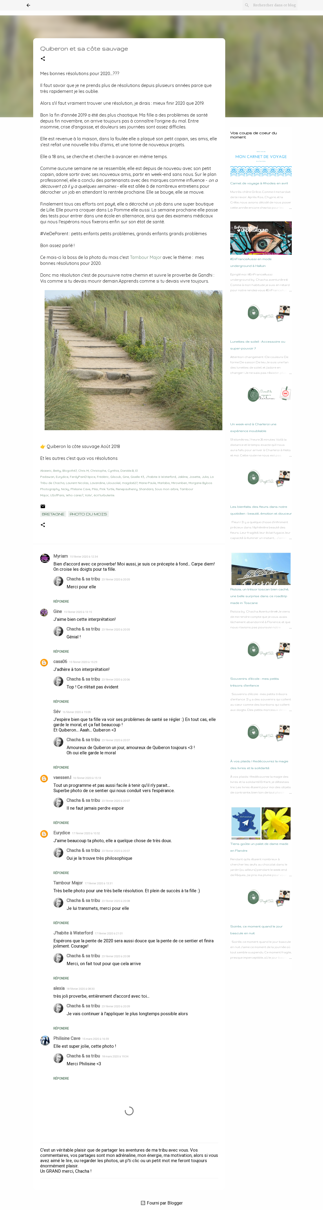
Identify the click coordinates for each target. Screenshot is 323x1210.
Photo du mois (88, 514)
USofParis (57, 495)
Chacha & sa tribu (83, 579)
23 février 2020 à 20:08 (116, 901)
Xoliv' (88, 495)
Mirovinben (179, 483)
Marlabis (164, 483)
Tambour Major (146, 257)
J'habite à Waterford (161, 477)
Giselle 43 (137, 477)
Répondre (61, 601)
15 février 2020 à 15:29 (83, 662)
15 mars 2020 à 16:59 (95, 1038)
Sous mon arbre (166, 489)
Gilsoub (115, 477)
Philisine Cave (80, 489)
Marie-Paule (147, 483)
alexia (59, 988)
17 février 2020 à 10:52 (86, 833)
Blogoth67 (69, 471)
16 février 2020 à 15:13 (87, 778)
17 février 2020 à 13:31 (99, 883)
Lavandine (97, 483)
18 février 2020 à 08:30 (80, 988)
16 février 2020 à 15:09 (76, 712)
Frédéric (103, 477)
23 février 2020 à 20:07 (116, 740)
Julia (205, 477)
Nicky (65, 489)
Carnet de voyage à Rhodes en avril (259, 183)
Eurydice (62, 477)
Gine (126, 477)
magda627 (129, 483)
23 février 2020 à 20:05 (116, 579)
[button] (42, 59)
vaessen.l (62, 777)
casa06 (60, 661)
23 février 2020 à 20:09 (116, 1006)
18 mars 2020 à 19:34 (115, 1056)
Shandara (146, 489)
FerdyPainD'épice (82, 477)
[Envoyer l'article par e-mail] (42, 508)
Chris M (83, 471)
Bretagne (53, 514)
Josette (194, 477)
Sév (57, 711)
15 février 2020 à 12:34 (84, 556)
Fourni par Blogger (164, 1203)
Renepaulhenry (127, 489)
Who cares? (74, 495)
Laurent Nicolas (77, 483)
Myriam (60, 556)
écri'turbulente (104, 495)
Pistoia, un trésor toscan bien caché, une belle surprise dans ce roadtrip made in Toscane (259, 596)
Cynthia (113, 471)
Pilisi (95, 489)
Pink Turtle (107, 489)
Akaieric (46, 471)
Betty (57, 471)
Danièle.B (127, 471)
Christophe (98, 471)
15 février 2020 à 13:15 (78, 612)
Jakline (183, 477)
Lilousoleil (113, 483)
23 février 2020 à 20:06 (116, 679)
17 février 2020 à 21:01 (109, 933)
